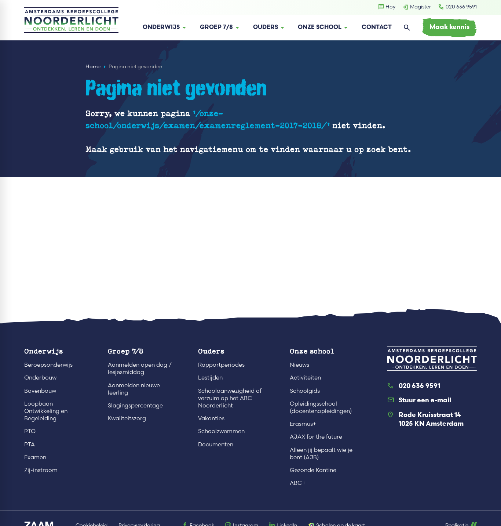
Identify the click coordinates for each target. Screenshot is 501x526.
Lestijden (210, 377)
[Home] (71, 20)
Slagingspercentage (135, 405)
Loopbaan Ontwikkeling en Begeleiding (45, 411)
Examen (35, 457)
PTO (30, 431)
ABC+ (298, 482)
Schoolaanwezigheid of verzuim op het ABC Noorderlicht (230, 398)
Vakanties (211, 418)
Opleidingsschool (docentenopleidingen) (321, 407)
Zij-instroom (41, 470)
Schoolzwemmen (221, 431)
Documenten (215, 444)
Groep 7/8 (125, 351)
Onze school (312, 351)
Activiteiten (305, 377)
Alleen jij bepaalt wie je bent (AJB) (321, 453)
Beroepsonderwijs (48, 364)
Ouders (211, 351)
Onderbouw (40, 377)
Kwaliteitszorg (127, 418)
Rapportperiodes (221, 364)
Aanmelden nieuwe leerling (134, 389)
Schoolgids (305, 390)
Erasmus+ (303, 423)
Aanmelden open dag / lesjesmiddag (140, 368)
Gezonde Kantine (313, 470)
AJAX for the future (316, 436)
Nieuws (299, 364)
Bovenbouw (40, 390)
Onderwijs (43, 351)
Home (92, 67)
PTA (29, 444)
